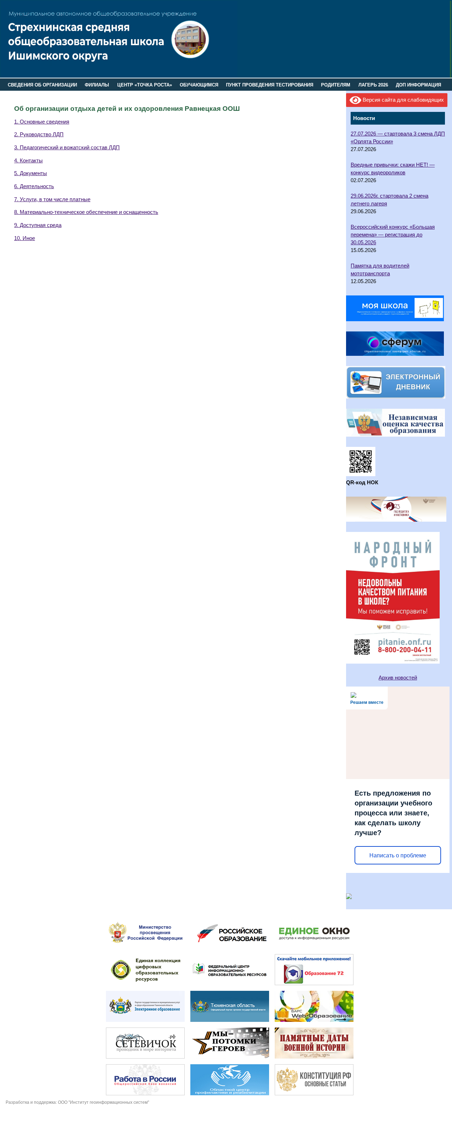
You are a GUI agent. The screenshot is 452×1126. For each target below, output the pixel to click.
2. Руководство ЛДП (39, 134)
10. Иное (24, 238)
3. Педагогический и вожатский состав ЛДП (67, 147)
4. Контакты (28, 160)
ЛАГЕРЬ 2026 (373, 85)
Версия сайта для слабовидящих (402, 100)
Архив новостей (398, 678)
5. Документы (30, 173)
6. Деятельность (34, 186)
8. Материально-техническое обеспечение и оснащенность (86, 212)
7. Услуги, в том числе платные (52, 199)
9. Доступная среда (37, 225)
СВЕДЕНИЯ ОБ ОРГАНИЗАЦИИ (42, 85)
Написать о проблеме (397, 855)
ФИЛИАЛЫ (97, 85)
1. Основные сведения (41, 122)
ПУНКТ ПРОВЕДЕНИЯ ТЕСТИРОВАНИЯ (269, 85)
